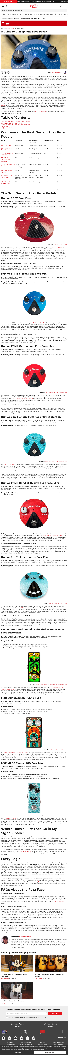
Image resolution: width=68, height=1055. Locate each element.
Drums (30, 14)
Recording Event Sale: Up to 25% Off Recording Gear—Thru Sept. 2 (37, 1)
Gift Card (4, 1033)
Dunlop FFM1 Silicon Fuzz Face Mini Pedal (57, 320)
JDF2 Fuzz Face (6, 145)
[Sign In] (61, 6)
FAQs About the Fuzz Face (9, 128)
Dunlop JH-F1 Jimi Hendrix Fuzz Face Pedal (57, 603)
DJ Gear (36, 14)
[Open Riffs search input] (3, 23)
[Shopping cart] (65, 6)
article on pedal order (25, 851)
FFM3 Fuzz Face (9, 464)
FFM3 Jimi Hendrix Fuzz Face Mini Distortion (7, 159)
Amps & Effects (13, 14)
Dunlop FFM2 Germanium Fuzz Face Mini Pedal (56, 392)
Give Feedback (61, 1037)
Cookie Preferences (38, 1049)
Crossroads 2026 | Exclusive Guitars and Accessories (14, 975)
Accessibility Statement (58, 1042)
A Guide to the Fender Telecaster (12, 1001)
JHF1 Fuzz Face (26, 608)
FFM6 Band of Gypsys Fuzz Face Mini (8, 165)
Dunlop (3, 105)
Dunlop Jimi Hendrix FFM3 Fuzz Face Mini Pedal (56, 461)
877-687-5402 (50, 1024)
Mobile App (63, 1033)
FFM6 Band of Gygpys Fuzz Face (53, 535)
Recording (49, 14)
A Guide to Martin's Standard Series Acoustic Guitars (50, 975)
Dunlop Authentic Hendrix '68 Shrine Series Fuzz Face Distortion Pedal (51, 684)
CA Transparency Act (10, 1044)
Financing (42, 1033)
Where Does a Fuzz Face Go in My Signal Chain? (16, 124)
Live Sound (58, 14)
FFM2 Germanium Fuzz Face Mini (7, 154)
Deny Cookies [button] (18, 1052)
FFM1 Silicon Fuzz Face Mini (6, 149)
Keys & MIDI (23, 14)
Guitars (4, 14)
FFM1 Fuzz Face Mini (39, 323)
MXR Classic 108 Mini (10, 818)
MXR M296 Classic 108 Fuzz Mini (7, 182)
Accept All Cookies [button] (50, 1052)
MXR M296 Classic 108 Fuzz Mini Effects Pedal (56, 815)
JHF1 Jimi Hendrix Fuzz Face (6, 171)
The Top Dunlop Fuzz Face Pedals (11, 123)
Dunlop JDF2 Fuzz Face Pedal (60, 244)
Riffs (7, 18)
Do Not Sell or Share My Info (25, 1044)
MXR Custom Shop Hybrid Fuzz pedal (15, 753)
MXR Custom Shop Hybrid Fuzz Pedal (58, 749)
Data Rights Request (42, 1044)
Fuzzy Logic (5, 126)
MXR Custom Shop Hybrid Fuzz (7, 176)
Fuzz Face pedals (40, 111)
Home (3, 18)
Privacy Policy (48, 1046)
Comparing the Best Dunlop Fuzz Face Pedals (15, 121)
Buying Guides (14, 18)
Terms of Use (28, 1049)
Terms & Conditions (26, 1042)
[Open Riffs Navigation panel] (7, 23)
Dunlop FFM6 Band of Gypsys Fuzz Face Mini (57, 531)
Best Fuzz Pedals (59, 901)
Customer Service (25, 1033)
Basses (42, 14)
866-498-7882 (17, 1024)
